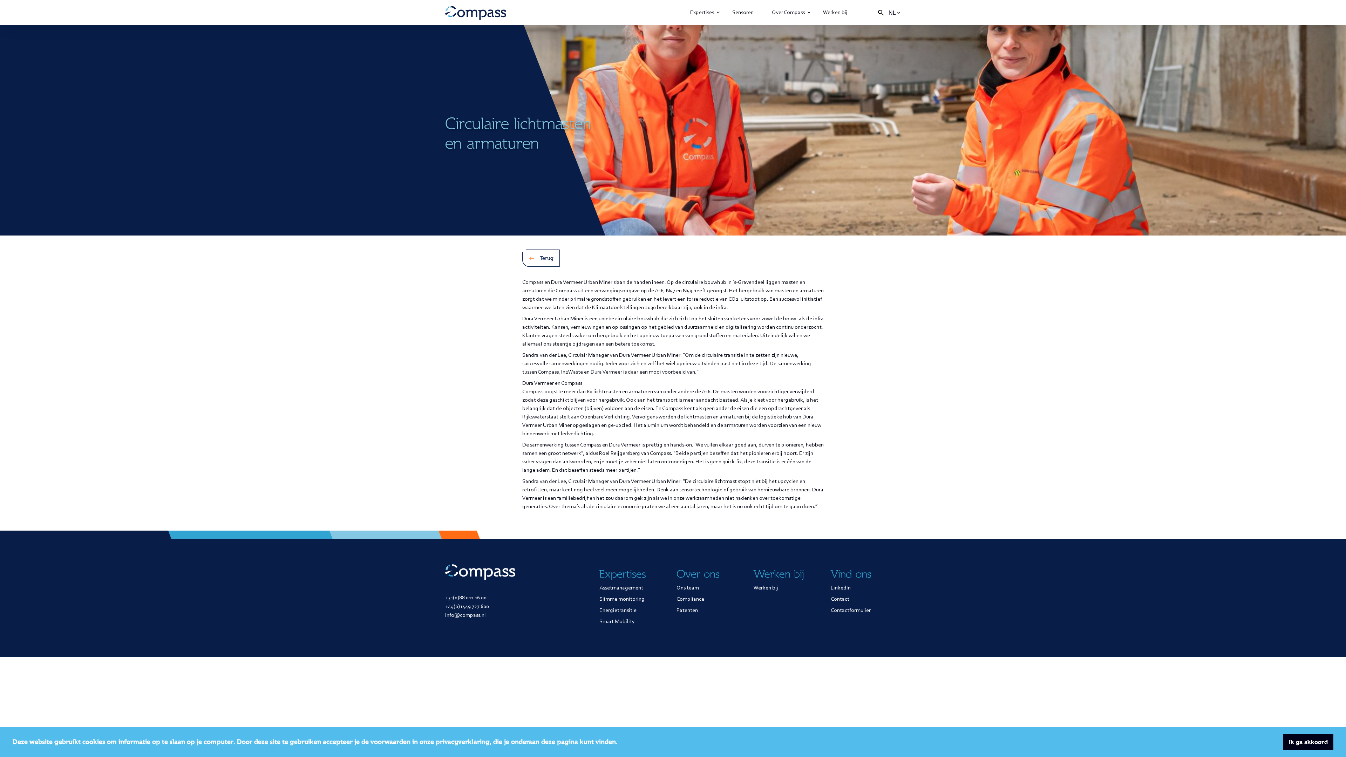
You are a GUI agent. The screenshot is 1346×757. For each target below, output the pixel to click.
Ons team (688, 588)
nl (892, 13)
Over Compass (788, 12)
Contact (840, 599)
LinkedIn (841, 588)
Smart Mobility (617, 622)
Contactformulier (851, 610)
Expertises (702, 12)
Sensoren (743, 12)
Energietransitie (618, 610)
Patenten (687, 610)
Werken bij (835, 12)
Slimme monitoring (622, 599)
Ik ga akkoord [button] (1308, 741)
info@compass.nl (465, 615)
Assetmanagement (621, 588)
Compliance (690, 599)
